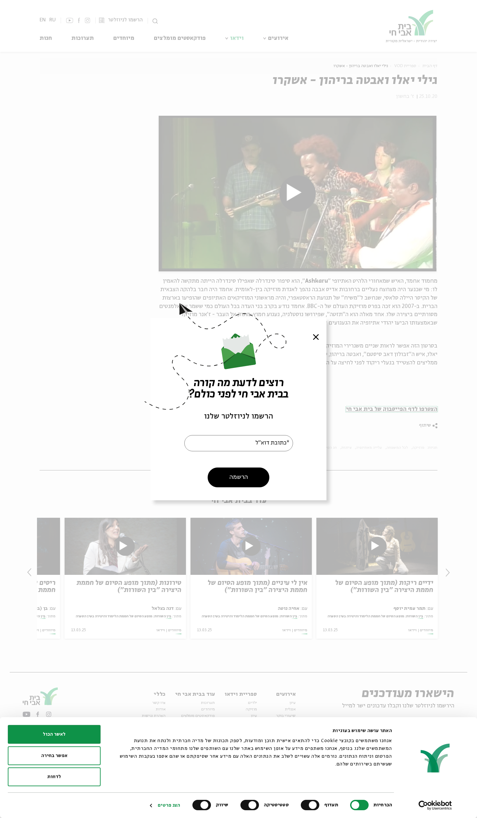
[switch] (311, 805)
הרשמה (238, 477)
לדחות (54, 777)
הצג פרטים (169, 805)
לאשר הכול (54, 734)
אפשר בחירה (54, 755)
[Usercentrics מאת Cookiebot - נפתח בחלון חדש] (435, 805)
